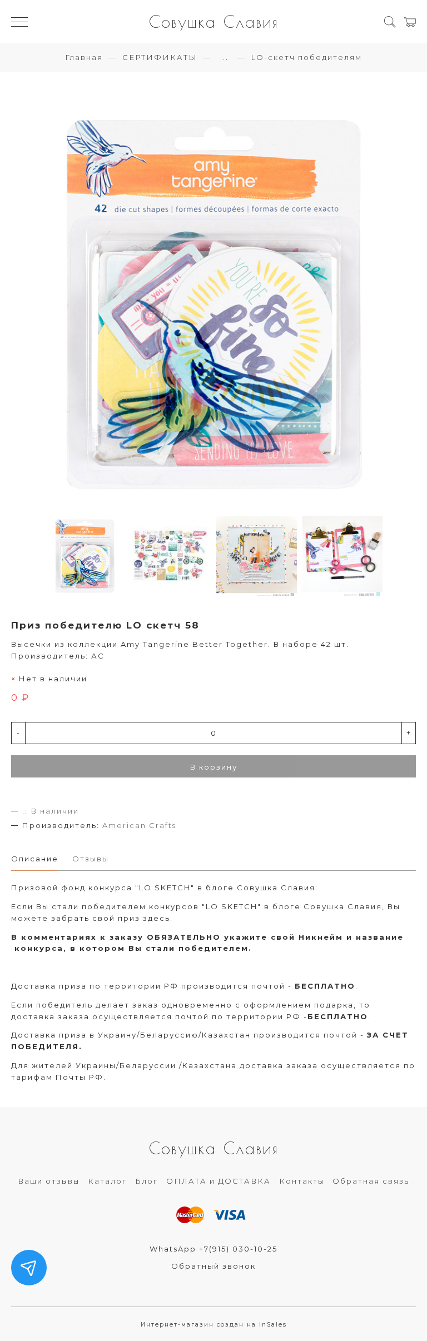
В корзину (213, 766)
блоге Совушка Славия (260, 887)
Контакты (301, 1181)
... (224, 57)
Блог (146, 1181)
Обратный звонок (213, 1266)
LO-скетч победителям (306, 57)
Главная (84, 57)
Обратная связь (370, 1181)
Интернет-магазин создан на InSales (214, 1324)
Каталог (107, 1181)
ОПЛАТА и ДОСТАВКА (218, 1181)
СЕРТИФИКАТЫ (159, 57)
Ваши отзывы (49, 1181)
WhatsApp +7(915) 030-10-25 (213, 1248)
